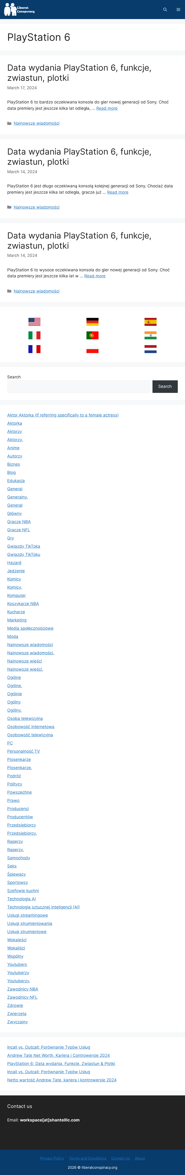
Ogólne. (14, 685)
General (14, 488)
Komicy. (14, 587)
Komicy (14, 579)
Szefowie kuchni (23, 890)
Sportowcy (17, 882)
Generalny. (17, 497)
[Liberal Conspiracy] (18, 9)
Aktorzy (14, 431)
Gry (10, 538)
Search (14, 377)
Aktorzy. (15, 439)
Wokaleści (16, 939)
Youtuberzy (18, 972)
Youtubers (17, 964)
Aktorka (14, 423)
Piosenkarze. (19, 767)
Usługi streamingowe (27, 915)
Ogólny (14, 702)
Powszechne (19, 792)
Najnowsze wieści (24, 661)
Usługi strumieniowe (26, 931)
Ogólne (14, 677)
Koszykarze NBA (23, 603)
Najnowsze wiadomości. (30, 652)
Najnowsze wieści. (25, 669)
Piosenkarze (19, 759)
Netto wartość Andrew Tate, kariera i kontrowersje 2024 (62, 1080)
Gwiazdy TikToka (23, 546)
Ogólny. (14, 710)
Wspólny (15, 956)
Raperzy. (15, 849)
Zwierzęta (16, 1013)
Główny (14, 513)
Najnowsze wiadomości (36, 123)
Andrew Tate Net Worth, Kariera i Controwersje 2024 (58, 1055)
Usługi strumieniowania (29, 923)
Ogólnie (14, 693)
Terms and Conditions (87, 1158)
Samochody (18, 857)
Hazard (14, 562)
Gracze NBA (19, 521)
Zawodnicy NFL (22, 997)
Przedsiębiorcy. (22, 833)
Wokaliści (16, 948)
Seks (12, 866)
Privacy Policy (52, 1158)
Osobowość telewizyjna (30, 734)
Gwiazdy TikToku (23, 554)
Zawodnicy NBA (22, 989)
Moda (12, 636)
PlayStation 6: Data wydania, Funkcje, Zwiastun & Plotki (61, 1063)
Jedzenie (16, 570)
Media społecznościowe (30, 628)
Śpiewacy (16, 874)
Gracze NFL (18, 529)
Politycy (14, 784)
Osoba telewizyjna (25, 718)
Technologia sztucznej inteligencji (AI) (43, 907)
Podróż (14, 775)
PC (10, 743)
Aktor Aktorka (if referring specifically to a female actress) (63, 415)
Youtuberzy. (18, 980)
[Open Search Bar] (165, 9)
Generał (14, 505)
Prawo (13, 800)
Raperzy (15, 841)
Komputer (16, 595)
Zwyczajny (17, 1021)
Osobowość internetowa (30, 726)
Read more (107, 108)
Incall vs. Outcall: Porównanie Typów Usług (48, 1047)
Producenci (18, 808)
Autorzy (14, 456)
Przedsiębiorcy (21, 825)
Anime (13, 447)
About (140, 1158)
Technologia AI (21, 898)
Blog (11, 472)
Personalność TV (23, 751)
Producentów (20, 816)
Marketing (16, 620)
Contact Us (120, 1158)
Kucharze (16, 611)
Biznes (13, 464)
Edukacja (16, 480)
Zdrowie (15, 1005)
